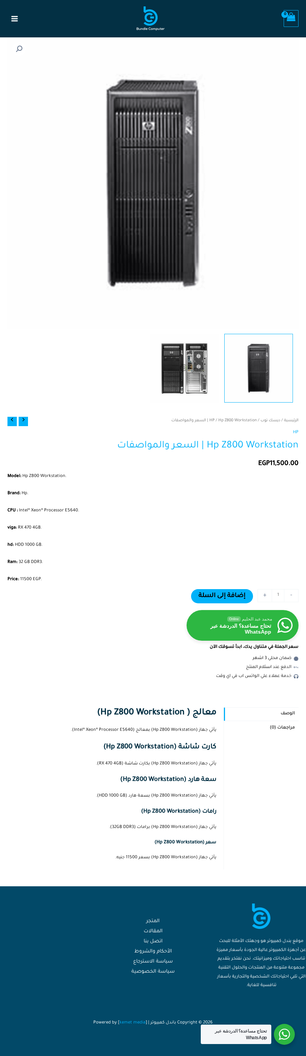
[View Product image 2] (184, 368)
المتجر (153, 921)
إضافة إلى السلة (222, 596)
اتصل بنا (153, 941)
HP (212, 420)
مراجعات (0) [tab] (282, 728)
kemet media (132, 1022)
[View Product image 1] (258, 368)
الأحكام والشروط (153, 951)
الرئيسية (291, 420)
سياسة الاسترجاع (153, 961)
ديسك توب (270, 420)
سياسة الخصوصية (153, 972)
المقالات (153, 931)
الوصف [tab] (288, 713)
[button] (19, 49)
